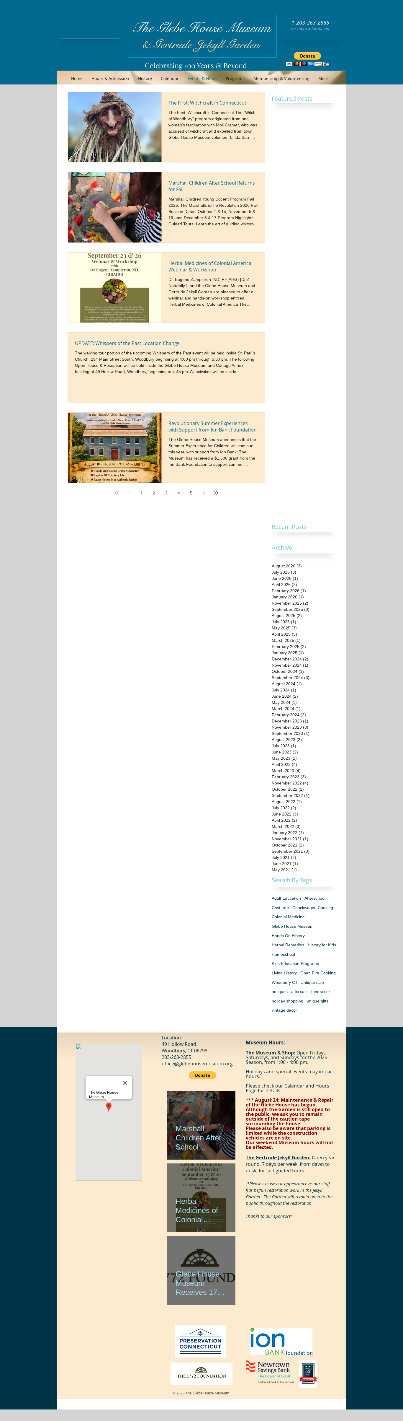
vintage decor (284, 1010)
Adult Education (286, 898)
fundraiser (320, 991)
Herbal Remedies (288, 945)
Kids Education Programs (295, 963)
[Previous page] (129, 493)
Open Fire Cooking (318, 973)
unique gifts (317, 1001)
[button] (307, 59)
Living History (284, 973)
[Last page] (216, 493)
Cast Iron (280, 907)
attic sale (299, 991)
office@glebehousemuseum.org (197, 1063)
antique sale (312, 982)
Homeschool (283, 954)
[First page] (117, 493)
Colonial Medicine (288, 916)
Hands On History (288, 935)
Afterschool (314, 898)
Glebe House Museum (293, 926)
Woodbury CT (285, 982)
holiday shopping (287, 1001)
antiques (280, 991)
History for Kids (322, 945)
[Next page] (203, 493)
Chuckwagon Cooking (312, 907)
